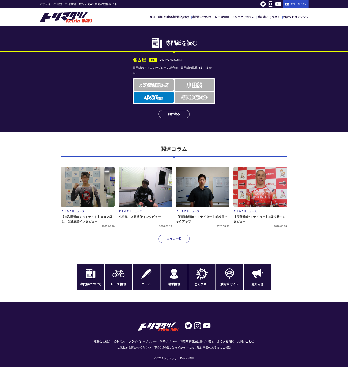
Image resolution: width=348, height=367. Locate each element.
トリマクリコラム (243, 17)
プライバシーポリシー (142, 341)
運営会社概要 (102, 341)
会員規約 (119, 341)
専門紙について (202, 17)
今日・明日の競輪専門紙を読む (169, 17)
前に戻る (174, 114)
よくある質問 (225, 341)
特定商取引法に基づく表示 (197, 341)
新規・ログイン (299, 4)
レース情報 (222, 17)
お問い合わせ (245, 341)
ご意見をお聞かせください (134, 347)
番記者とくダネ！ (269, 17)
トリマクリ (65, 17)
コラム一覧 (174, 238)
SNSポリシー (168, 341)
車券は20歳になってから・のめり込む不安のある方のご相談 (192, 347)
